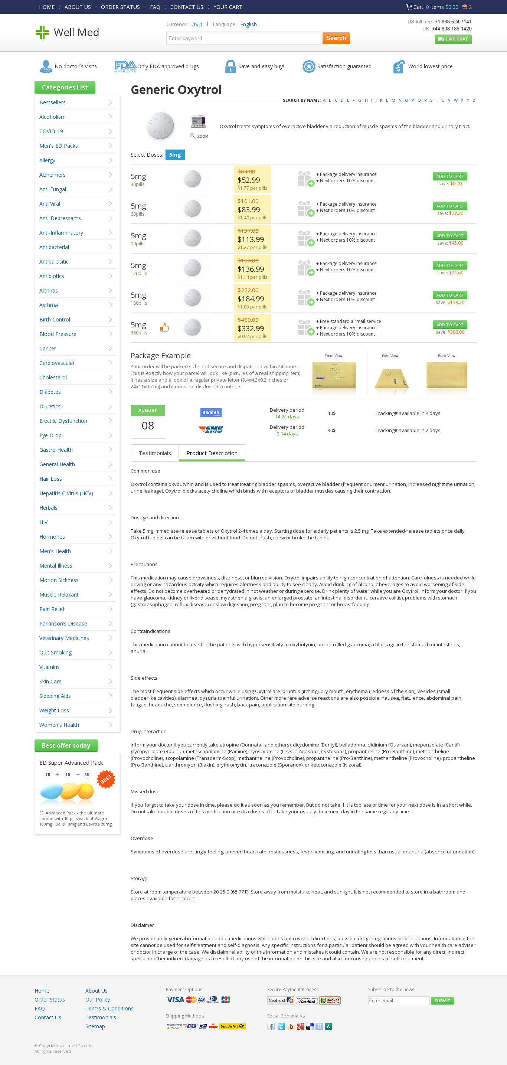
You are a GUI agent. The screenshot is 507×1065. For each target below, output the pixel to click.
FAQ (155, 6)
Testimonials (154, 453)
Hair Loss (50, 478)
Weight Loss (54, 710)
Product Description (212, 453)
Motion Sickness (59, 580)
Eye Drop (50, 435)
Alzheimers (52, 174)
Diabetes (50, 391)
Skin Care (50, 681)
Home (42, 990)
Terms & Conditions (109, 1008)
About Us (96, 990)
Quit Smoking (55, 652)
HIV (43, 522)
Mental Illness (55, 565)
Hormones (52, 536)
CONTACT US (186, 6)
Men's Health (55, 551)
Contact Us (48, 1017)
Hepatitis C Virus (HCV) (66, 493)
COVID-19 (51, 131)
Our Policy (97, 999)
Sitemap (95, 1026)
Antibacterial (54, 247)
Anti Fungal (52, 189)
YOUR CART (227, 6)
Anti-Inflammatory (61, 232)
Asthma (48, 304)
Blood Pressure (57, 333)
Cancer (47, 348)
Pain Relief (52, 608)
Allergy (47, 160)
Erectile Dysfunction (63, 420)
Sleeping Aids (55, 695)
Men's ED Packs (58, 145)
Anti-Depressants (60, 218)
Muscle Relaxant (59, 594)
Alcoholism (52, 116)
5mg (175, 154)
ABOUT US (78, 6)
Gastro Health (56, 449)
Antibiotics (51, 276)
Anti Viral (49, 203)
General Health (57, 464)
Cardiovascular (57, 362)
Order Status (50, 999)
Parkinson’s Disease (63, 623)
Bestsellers (52, 102)
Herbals (48, 507)
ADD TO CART (450, 176)
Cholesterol (53, 377)
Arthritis (48, 290)
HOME (47, 6)
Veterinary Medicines (64, 637)
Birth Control (54, 319)
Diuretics (49, 406)
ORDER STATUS (120, 6)
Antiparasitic (54, 261)
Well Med (76, 32)
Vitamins (49, 666)
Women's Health (59, 724)
